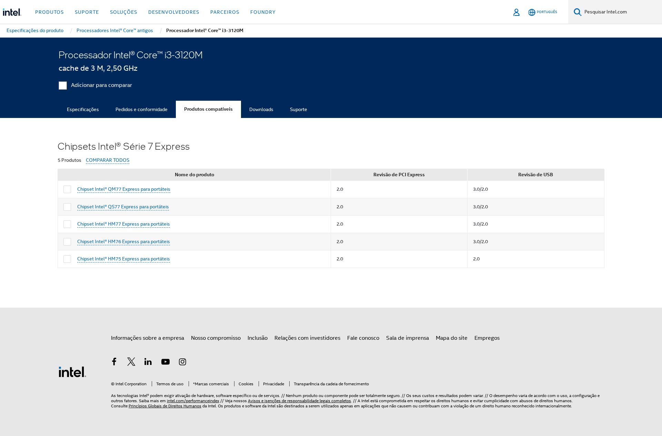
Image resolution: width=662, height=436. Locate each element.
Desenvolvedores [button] (173, 12)
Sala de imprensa (407, 338)
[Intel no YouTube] (165, 363)
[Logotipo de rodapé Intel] (72, 371)
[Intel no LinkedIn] (148, 363)
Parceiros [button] (224, 12)
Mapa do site (452, 338)
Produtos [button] (49, 12)
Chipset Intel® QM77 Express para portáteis (123, 189)
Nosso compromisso (216, 338)
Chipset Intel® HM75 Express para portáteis (123, 259)
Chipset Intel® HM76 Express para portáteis (123, 241)
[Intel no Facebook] (114, 363)
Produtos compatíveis (208, 109)
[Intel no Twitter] (131, 363)
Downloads (261, 109)
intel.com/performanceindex (193, 400)
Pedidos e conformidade (142, 109)
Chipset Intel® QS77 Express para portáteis (123, 207)
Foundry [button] (263, 12)
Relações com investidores (307, 338)
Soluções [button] (123, 12)
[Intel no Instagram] (182, 363)
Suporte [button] (87, 12)
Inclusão (258, 338)
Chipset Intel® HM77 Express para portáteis (123, 224)
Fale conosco (363, 338)
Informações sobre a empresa (147, 338)
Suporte (298, 109)
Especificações (83, 109)
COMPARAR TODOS (107, 160)
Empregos (487, 338)
